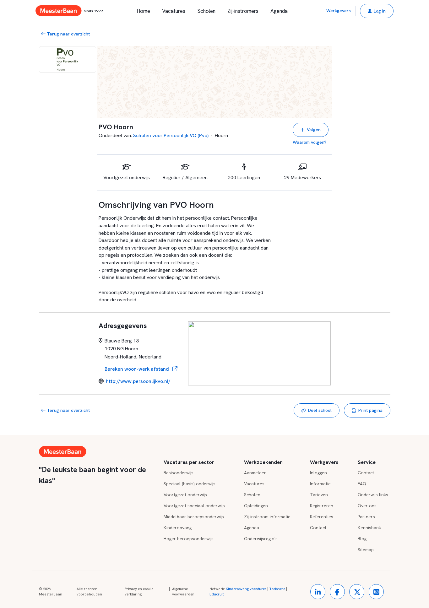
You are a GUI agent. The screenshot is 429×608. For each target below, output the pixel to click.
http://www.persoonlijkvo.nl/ (138, 381)
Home (143, 11)
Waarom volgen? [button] (309, 142)
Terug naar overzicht (68, 34)
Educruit (216, 594)
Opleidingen (256, 505)
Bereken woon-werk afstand (137, 369)
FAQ (362, 484)
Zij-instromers (242, 11)
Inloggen (318, 473)
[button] (377, 11)
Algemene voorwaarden (183, 592)
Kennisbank (369, 527)
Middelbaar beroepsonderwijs (194, 516)
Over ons (367, 505)
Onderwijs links (373, 495)
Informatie (320, 484)
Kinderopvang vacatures (246, 589)
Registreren (321, 505)
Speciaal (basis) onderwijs (189, 484)
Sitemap (366, 549)
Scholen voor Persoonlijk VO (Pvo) (171, 135)
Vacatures (173, 11)
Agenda (279, 11)
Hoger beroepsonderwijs (189, 538)
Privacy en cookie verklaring (139, 592)
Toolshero (277, 589)
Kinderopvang (178, 527)
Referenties (321, 516)
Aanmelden (255, 473)
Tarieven (319, 495)
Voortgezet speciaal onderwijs (194, 505)
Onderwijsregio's (261, 538)
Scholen (206, 11)
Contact (318, 527)
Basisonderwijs (178, 473)
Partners (366, 516)
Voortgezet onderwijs (185, 495)
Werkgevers (338, 10)
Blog (362, 538)
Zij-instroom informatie (267, 516)
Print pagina (370, 410)
